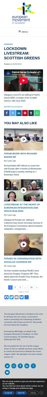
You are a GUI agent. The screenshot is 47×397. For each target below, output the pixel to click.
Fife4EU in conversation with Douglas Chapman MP (22, 260)
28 (31, 287)
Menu (25, 32)
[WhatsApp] (37, 113)
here (31, 388)
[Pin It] (25, 113)
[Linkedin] (19, 113)
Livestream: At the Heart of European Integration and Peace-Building (22, 207)
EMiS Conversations (15, 107)
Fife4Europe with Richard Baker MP (20, 155)
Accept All (8, 393)
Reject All (21, 393)
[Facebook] (7, 113)
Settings (33, 393)
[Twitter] (13, 113)
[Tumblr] (31, 113)
